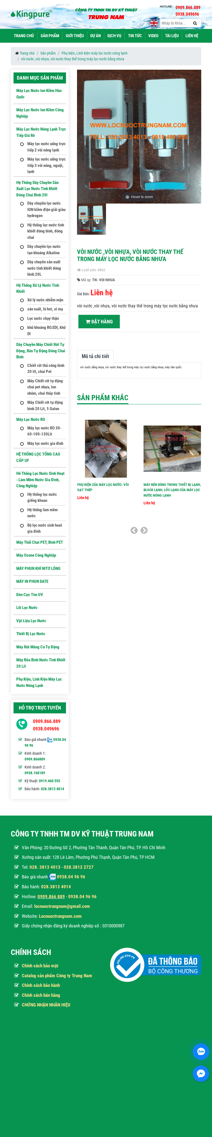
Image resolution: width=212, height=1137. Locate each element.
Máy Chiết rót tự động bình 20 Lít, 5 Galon (45, 405)
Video (153, 35)
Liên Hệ (192, 35)
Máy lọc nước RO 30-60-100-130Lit (44, 431)
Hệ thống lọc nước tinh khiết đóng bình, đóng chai (45, 231)
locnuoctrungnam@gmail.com (62, 906)
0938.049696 (46, 729)
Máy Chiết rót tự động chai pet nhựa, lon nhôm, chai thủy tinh (45, 387)
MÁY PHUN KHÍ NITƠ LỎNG (38, 568)
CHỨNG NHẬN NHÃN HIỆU (46, 1005)
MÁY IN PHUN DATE (32, 581)
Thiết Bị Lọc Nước (30, 633)
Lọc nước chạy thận (43, 318)
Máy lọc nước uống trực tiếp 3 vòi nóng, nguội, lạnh (46, 165)
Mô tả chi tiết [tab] (95, 356)
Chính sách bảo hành (41, 985)
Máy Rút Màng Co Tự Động (37, 647)
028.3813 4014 (52, 789)
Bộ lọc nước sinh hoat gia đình (44, 528)
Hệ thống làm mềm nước (42, 513)
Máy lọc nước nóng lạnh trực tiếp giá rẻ (41, 132)
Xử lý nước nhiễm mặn (45, 299)
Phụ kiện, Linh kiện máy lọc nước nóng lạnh (95, 53)
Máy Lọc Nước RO (30, 419)
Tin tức (135, 35)
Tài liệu (172, 35)
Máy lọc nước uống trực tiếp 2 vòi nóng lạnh (46, 147)
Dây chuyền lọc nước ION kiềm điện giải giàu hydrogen (46, 209)
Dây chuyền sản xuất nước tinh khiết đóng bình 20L (44, 268)
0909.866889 (35, 759)
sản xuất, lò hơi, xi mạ (45, 309)
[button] (196, 139)
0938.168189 (35, 773)
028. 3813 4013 (45, 867)
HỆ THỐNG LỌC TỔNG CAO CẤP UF (38, 457)
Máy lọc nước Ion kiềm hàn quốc (39, 93)
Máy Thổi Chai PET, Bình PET (39, 542)
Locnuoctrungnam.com (60, 916)
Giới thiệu (75, 35)
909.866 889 (52, 896)
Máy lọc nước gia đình (45, 443)
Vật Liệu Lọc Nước (31, 620)
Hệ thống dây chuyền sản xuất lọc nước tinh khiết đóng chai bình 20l (37, 188)
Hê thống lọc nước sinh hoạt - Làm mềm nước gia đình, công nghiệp (40, 479)
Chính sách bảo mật (40, 965)
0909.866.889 (46, 721)
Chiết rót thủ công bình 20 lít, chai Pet (45, 368)
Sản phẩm (50, 35)
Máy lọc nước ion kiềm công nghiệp (40, 113)
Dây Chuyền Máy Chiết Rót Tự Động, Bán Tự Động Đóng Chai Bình (40, 350)
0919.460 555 (49, 781)
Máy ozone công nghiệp (36, 555)
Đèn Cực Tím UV (29, 594)
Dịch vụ (114, 35)
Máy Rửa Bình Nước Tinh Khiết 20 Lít (40, 663)
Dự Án (95, 35)
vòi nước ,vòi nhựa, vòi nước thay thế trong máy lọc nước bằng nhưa (72, 59)
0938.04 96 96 (71, 876)
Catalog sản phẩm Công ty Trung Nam (57, 975)
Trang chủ (24, 35)
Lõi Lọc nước (27, 607)
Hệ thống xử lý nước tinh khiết (37, 288)
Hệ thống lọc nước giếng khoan (42, 497)
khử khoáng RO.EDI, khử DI (46, 330)
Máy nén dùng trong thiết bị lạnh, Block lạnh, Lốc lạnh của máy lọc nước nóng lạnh (172, 490)
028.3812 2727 (79, 867)
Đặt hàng (101, 321)
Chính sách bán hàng (41, 995)
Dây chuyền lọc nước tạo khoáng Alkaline (44, 249)
